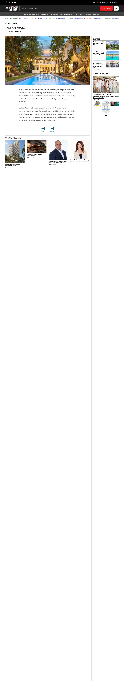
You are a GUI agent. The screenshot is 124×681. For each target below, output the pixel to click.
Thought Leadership (67, 14)
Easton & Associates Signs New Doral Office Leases (99, 43)
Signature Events (42, 14)
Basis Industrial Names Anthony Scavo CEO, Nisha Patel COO (58, 161)
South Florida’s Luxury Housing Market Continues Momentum (79, 160)
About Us (96, 14)
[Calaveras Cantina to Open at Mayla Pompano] (36, 147)
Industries (54, 14)
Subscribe (106, 8)
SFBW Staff (18, 32)
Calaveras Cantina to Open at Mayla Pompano (35, 155)
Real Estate (11, 23)
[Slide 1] (106, 115)
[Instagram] (9, 2)
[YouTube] (15, 2)
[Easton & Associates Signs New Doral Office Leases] (112, 45)
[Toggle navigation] (6, 8)
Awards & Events (101, 73)
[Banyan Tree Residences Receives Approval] (15, 152)
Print (42, 131)
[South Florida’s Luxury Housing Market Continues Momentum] (80, 150)
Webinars (88, 14)
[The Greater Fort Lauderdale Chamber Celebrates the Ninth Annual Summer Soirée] (106, 84)
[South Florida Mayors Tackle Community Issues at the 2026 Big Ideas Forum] (106, 107)
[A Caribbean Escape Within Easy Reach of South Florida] (112, 55)
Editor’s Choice (29, 14)
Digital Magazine (112, 2)
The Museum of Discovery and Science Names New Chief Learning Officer (99, 65)
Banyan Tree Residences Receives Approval (12, 164)
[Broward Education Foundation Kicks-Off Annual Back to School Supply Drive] (97, 104)
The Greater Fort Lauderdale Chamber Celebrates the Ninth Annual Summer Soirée (106, 96)
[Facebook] (6, 2)
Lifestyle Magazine (99, 2)
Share (52, 131)
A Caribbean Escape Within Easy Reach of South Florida (99, 53)
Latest (96, 39)
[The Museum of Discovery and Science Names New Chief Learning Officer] (112, 64)
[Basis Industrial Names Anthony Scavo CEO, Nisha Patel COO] (58, 150)
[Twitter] (12, 2)
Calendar (79, 14)
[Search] (116, 8)
